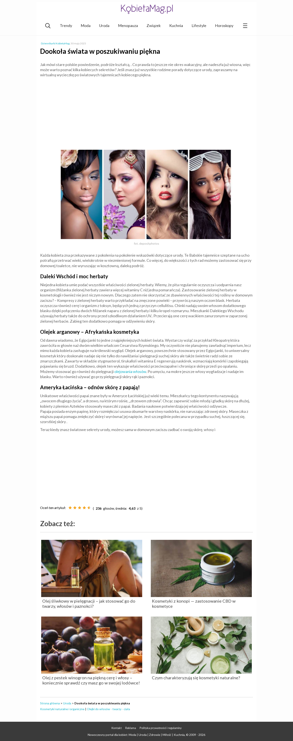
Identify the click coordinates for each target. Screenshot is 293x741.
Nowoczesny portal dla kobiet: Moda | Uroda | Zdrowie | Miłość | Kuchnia (136, 735)
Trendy (66, 25)
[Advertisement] (146, 112)
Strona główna (50, 703)
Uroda (104, 25)
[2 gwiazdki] (75, 508)
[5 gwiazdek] (89, 508)
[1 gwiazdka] (70, 508)
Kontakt (117, 727)
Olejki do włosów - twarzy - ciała (108, 709)
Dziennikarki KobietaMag (55, 43)
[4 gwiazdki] (84, 508)
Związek (153, 25)
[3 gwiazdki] (79, 508)
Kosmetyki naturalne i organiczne (62, 709)
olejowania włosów (130, 371)
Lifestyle (199, 25)
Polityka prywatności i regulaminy (161, 727)
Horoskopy (224, 25)
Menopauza (128, 25)
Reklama (130, 727)
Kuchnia (176, 25)
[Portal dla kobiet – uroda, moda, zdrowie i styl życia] (146, 9)
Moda (86, 25)
